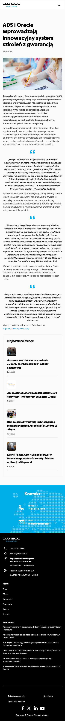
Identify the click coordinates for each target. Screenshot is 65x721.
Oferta (5, 594)
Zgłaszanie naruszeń (16, 701)
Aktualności (7, 599)
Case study (7, 604)
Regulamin (48, 696)
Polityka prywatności (16, 696)
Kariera (6, 609)
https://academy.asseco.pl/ (16, 328)
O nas (5, 589)
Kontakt (6, 614)
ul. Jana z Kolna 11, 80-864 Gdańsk (24, 575)
